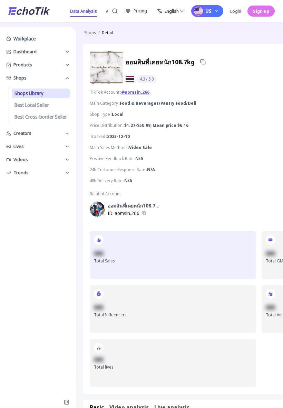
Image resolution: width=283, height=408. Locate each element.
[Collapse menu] (66, 402)
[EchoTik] (29, 11)
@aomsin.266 (135, 92)
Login (235, 11)
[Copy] (202, 61)
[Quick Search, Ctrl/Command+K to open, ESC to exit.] (114, 11)
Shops (90, 33)
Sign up (261, 11)
